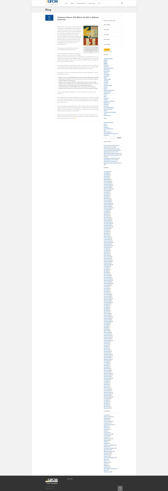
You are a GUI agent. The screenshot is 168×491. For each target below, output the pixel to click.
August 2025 (107, 190)
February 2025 (107, 200)
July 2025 (106, 192)
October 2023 (107, 225)
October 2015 (107, 376)
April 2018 (106, 329)
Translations (106, 135)
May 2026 (106, 176)
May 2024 (106, 214)
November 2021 (107, 261)
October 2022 (107, 244)
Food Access (107, 71)
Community (106, 66)
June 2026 (106, 174)
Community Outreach (109, 68)
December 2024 (107, 203)
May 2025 (106, 195)
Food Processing (107, 91)
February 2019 (107, 313)
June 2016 (106, 364)
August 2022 (107, 247)
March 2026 (106, 179)
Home (66, 3)
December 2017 (107, 335)
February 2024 (107, 219)
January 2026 (107, 182)
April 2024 (106, 215)
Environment (107, 69)
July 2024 (106, 211)
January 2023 (107, 239)
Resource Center (92, 3)
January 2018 (107, 334)
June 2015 (106, 382)
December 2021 (107, 260)
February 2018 (107, 332)
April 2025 (106, 197)
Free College (107, 74)
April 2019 (106, 310)
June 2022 (106, 250)
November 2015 (107, 375)
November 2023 (107, 223)
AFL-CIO (106, 60)
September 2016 (107, 359)
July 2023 (106, 230)
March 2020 (106, 293)
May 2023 (106, 233)
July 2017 (106, 343)
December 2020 (107, 278)
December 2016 (107, 354)
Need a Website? (107, 132)
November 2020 (107, 280)
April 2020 (106, 291)
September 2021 (107, 264)
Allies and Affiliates (108, 58)
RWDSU (105, 63)
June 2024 (106, 212)
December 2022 (107, 241)
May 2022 (106, 252)
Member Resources (108, 109)
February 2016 (107, 370)
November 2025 (107, 185)
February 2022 (107, 256)
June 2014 (106, 401)
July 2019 (106, 305)
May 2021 (106, 271)
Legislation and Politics (109, 101)
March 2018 (106, 330)
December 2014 (107, 392)
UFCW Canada (107, 115)
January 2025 (107, 201)
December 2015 (107, 373)
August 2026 (107, 171)
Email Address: (107, 24)
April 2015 (106, 386)
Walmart (60, 22)
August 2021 (106, 266)
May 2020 (106, 289)
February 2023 (107, 237)
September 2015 (107, 378)
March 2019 (106, 312)
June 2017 (106, 345)
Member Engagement (81, 3)
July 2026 (106, 173)
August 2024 (107, 209)
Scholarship (106, 76)
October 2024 (107, 206)
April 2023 (106, 234)
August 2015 (106, 379)
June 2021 (106, 269)
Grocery (105, 88)
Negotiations (107, 102)
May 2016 (106, 365)
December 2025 (107, 184)
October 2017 (107, 338)
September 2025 (107, 189)
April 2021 (106, 272)
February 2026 (107, 181)
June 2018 (106, 326)
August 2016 (106, 360)
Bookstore (106, 65)
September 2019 (107, 302)
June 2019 (106, 307)
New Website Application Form (111, 133)
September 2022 (107, 245)
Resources (106, 106)
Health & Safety (107, 79)
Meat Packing (107, 93)
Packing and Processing (109, 90)
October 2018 (107, 319)
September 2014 (107, 397)
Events (105, 77)
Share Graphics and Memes (110, 112)
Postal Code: (107, 39)
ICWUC (105, 61)
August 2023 (107, 228)
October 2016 (107, 357)
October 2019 (107, 301)
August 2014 (106, 398)
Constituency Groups (108, 122)
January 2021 (107, 277)
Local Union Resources (109, 107)
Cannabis (106, 84)
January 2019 (107, 315)
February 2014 (107, 408)
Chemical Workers (108, 85)
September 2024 (107, 208)
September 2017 (107, 340)
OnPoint (72, 3)
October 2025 (107, 187)
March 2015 (106, 387)
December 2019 (107, 297)
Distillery (106, 87)
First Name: (106, 29)
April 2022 (106, 253)
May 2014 (106, 403)
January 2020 (107, 296)
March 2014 (106, 406)
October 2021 (107, 263)
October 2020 (107, 282)
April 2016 (106, 367)
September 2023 (107, 226)
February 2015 (107, 389)
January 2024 (107, 220)
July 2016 (106, 362)
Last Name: (106, 34)
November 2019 (107, 299)
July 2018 (106, 324)
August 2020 (107, 285)
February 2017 (107, 351)
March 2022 (106, 255)
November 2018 (107, 318)
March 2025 (106, 198)
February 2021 (107, 275)
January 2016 (107, 371)
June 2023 (106, 231)
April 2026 (106, 178)
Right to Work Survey (108, 128)
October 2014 (107, 395)
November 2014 (107, 393)
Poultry (105, 95)
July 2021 (106, 267)
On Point (106, 99)
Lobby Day (106, 98)
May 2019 (106, 308)
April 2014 (106, 405)
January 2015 (107, 390)
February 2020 (107, 294)
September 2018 (107, 321)
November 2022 (107, 242)
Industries (106, 82)
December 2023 (107, 222)
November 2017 (107, 337)
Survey (105, 113)
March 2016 (106, 368)
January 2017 (107, 353)
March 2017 (106, 349)
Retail (105, 96)
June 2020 (106, 288)
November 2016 (107, 356)
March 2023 (106, 236)
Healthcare (106, 80)
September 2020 (108, 283)
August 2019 (106, 304)
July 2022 (106, 249)
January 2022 (107, 258)
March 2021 (106, 274)
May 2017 (106, 346)
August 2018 (106, 323)
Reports (105, 110)
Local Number (107, 44)
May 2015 (106, 384)
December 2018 (107, 316)
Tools (99, 3)
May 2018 (106, 327)
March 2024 (106, 217)
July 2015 (106, 381)
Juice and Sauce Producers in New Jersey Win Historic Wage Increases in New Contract (112, 150)
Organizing (106, 104)
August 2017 (106, 341)
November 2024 (107, 204)
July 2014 (106, 400)
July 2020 (106, 286)
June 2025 (106, 193)
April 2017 (106, 348)
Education (106, 72)
